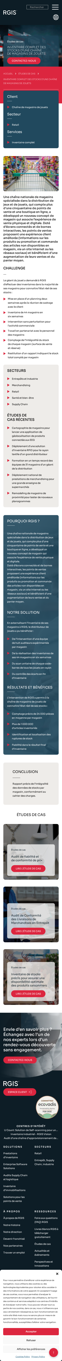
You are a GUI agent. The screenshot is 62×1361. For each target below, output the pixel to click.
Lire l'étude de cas (28, 868)
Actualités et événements (41, 1252)
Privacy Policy (38, 1356)
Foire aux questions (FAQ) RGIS (46, 1220)
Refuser (31, 1340)
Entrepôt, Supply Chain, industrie (44, 1162)
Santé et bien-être (23, 397)
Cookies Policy (23, 1356)
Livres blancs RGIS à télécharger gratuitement (46, 1233)
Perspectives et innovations (43, 1263)
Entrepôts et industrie (25, 378)
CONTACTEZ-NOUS (20, 1060)
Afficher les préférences (31, 1349)
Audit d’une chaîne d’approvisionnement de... (31, 1138)
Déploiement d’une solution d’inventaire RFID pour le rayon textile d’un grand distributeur (30, 450)
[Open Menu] (55, 7)
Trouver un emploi (14, 1252)
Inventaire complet (23, 142)
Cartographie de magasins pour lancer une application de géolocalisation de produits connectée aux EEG (31, 433)
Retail (15, 391)
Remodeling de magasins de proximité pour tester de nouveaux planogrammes (32, 497)
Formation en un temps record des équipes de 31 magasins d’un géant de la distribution (32, 464)
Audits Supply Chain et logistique (15, 1177)
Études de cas (26, 73)
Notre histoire (11, 1225)
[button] (57, 1273)
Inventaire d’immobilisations (14, 1188)
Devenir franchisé (14, 1238)
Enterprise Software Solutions (15, 1166)
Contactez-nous (24, 60)
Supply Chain (20, 404)
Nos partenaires (13, 1245)
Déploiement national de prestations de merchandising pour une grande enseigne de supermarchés (33, 481)
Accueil (8, 73)
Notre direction (12, 1231)
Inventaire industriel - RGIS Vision (31, 1134)
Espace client (17, 1092)
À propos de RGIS (13, 1218)
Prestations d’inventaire (10, 1155)
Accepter (31, 1331)
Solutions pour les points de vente (14, 1199)
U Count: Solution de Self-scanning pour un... (31, 1130)
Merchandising (21, 385)
